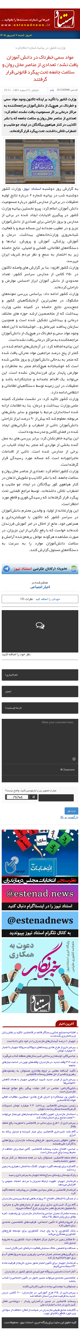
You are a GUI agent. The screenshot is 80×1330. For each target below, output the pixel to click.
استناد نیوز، (31, 188)
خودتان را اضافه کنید (48, 599)
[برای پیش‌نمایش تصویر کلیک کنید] (40, 161)
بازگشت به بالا (69, 817)
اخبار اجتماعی (40, 586)
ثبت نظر (71, 811)
